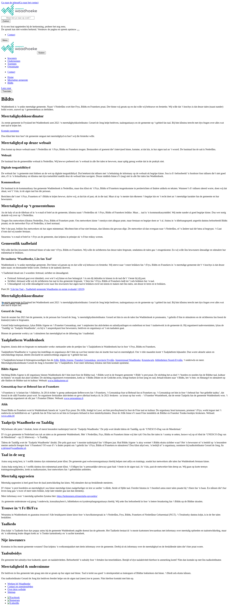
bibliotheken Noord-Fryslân (168, 360)
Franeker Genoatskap (85, 360)
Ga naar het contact (28, 2)
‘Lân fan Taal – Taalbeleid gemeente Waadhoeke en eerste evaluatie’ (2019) (47, 289)
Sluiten (41, 53)
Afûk (56, 360)
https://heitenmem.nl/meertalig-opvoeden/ (77, 496)
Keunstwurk (148, 360)
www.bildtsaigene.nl (58, 380)
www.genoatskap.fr (73, 398)
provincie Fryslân (105, 360)
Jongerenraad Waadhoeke (128, 360)
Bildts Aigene (66, 360)
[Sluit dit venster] (78, 30)
